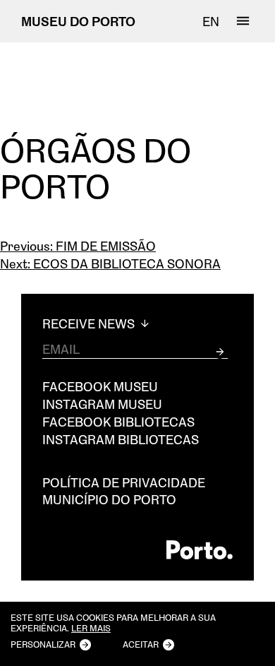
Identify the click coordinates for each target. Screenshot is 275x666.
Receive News (90, 324)
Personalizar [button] (43, 644)
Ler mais (91, 629)
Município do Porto (109, 499)
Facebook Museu (100, 386)
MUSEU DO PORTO (78, 21)
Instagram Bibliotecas (120, 439)
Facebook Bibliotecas (118, 421)
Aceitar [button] (141, 644)
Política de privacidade (123, 482)
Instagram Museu (102, 404)
